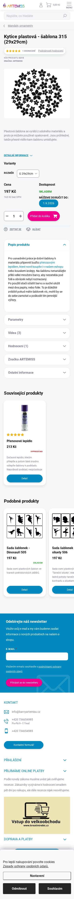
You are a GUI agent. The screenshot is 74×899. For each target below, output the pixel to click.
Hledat (64, 15)
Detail (25, 478)
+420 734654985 (22, 721)
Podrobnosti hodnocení (50, 50)
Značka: (13, 61)
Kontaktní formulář (24, 745)
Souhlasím (54, 888)
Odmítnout (19, 888)
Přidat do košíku (40, 216)
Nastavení (37, 876)
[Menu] (69, 5)
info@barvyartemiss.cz (26, 711)
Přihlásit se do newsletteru (24, 682)
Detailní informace (16, 155)
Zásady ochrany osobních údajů (25, 866)
